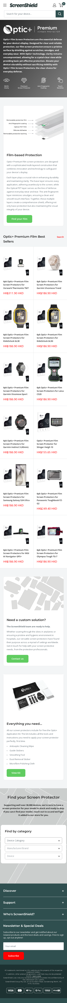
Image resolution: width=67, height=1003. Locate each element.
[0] (61, 5)
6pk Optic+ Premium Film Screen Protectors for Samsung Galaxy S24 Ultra (16, 497)
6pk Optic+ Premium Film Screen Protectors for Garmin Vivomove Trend (49, 284)
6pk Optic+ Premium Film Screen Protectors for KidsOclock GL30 (15, 337)
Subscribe (13, 955)
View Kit (16, 772)
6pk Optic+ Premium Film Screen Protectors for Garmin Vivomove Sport (15, 390)
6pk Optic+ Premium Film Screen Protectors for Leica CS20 (50, 390)
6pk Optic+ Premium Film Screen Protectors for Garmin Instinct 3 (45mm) (15, 444)
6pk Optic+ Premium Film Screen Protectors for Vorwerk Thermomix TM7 (16, 284)
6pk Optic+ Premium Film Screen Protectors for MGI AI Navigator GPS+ (16, 553)
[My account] (54, 5)
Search (60, 236)
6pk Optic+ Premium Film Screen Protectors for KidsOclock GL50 (49, 337)
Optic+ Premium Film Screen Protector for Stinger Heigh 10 (47, 444)
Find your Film (19, 218)
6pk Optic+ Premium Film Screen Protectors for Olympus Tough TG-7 (49, 553)
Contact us (18, 658)
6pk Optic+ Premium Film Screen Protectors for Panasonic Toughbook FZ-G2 (49, 498)
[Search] (60, 13)
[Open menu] (5, 5)
